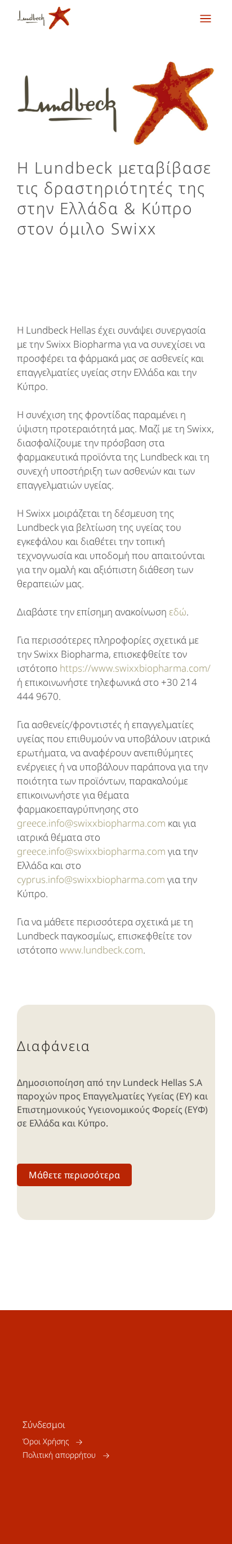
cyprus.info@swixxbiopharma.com (91, 879)
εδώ (177, 611)
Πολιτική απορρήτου (59, 1455)
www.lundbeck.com (101, 949)
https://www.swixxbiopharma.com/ (135, 668)
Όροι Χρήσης (46, 1441)
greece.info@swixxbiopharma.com (91, 823)
